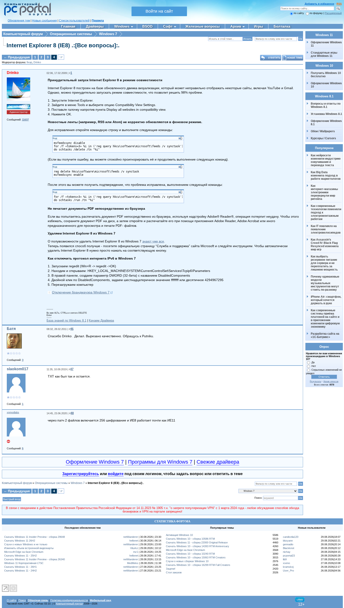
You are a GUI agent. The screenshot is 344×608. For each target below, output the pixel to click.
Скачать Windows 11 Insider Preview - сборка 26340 (34, 559)
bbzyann (288, 540)
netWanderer (130, 536)
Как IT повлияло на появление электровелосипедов (325, 229)
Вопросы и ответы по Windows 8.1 (325, 105)
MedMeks (132, 563)
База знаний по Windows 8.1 (66, 320)
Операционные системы (71, 34)
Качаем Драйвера (101, 320)
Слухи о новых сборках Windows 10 (187, 561)
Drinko (37, 62)
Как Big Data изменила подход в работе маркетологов (325, 175)
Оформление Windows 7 (95, 462)
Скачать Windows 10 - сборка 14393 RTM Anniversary (197, 546)
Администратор (19, 112)
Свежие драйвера (218, 462)
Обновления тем (19, 20)
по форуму (316, 13)
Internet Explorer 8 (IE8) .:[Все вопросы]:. (63, 45)
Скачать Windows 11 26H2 (19, 540)
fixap (29, 62)
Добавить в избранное (319, 3)
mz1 (135, 551)
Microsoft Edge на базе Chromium (23, 551)
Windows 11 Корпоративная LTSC (24, 563)
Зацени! (170, 568)
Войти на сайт (159, 11)
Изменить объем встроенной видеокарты (29, 548)
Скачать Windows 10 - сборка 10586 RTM (190, 538)
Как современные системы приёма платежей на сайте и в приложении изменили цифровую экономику (325, 318)
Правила (98, 20)
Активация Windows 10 (179, 535)
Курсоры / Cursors (323, 138)
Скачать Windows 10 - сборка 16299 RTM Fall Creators (198, 565)
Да (313, 362)
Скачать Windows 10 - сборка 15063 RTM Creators (196, 557)
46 (71, 329)
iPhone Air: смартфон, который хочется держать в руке (326, 300)
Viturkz (134, 548)
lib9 (285, 559)
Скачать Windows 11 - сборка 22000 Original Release (197, 542)
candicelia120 (290, 536)
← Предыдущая (17, 57)
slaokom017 (17, 369)
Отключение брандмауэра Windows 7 (81, 292)
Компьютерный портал (69, 603)
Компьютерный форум (23, 34)
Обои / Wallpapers (323, 131)
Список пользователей (74, 20)
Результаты (315, 381)
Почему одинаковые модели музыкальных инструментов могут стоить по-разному (325, 283)
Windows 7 (108, 34)
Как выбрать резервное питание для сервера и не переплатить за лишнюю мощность (324, 263)
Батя (11, 329)
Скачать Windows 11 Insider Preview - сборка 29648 (34, 536)
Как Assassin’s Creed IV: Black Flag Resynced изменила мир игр (325, 244)
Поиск (22, 600)
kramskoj (288, 566)
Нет (313, 366)
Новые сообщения (44, 20)
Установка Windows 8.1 (326, 114)
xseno (286, 563)
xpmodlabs (13, 412)
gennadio (288, 544)
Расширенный (333, 13)
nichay (286, 551)
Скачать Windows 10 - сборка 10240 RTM (190, 553)
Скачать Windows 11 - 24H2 (20, 570)
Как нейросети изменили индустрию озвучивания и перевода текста (326, 160)
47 (71, 369)
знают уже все (153, 241)
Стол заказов (174, 572)
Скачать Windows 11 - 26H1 (20, 566)
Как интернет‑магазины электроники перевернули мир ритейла (325, 192)
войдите (116, 474)
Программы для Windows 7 (160, 462)
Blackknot (288, 548)
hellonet (133, 540)
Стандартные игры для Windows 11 (324, 54)
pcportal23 (289, 555)
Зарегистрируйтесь (80, 474)
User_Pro (288, 570)
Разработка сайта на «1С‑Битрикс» (325, 335)
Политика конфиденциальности (69, 600)
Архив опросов (330, 381)
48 (72, 413)
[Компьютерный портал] (26, 15)
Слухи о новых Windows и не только (25, 544)
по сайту (299, 13)
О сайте (11, 600)
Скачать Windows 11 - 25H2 (20, 555)
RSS (339, 3)
